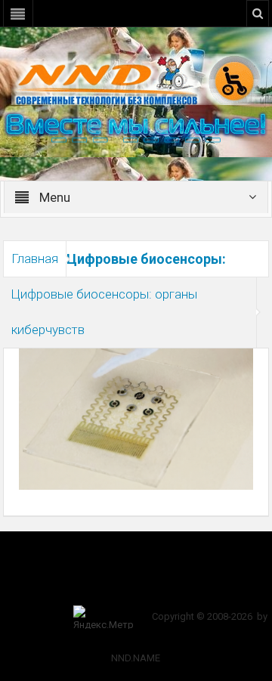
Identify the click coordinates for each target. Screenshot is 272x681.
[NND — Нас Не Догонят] (136, 79)
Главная (34, 258)
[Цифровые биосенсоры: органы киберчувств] (136, 418)
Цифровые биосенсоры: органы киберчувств (104, 311)
